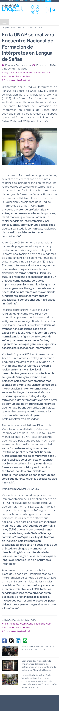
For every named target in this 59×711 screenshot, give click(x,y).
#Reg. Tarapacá (10, 72)
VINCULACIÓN (35, 28)
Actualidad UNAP (19, 28)
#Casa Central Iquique (32, 72)
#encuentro (23, 76)
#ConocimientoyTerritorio (16, 80)
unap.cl (5, 28)
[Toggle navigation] (4, 22)
